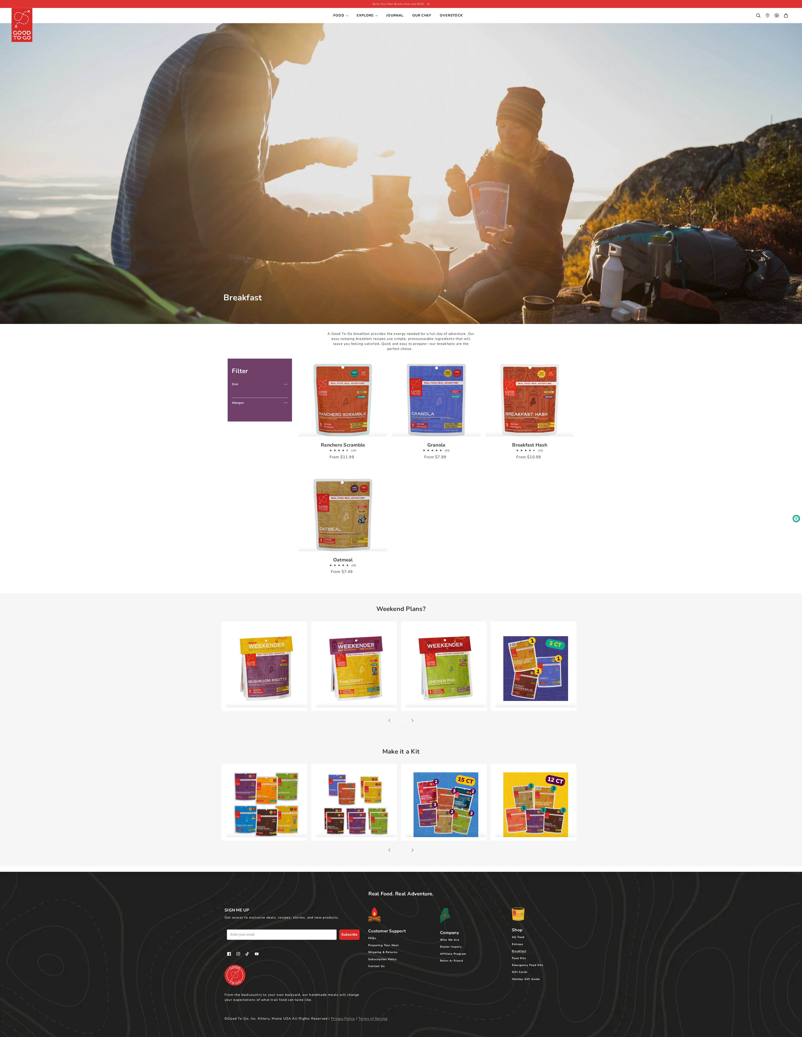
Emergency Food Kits (527, 965)
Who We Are (449, 940)
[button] (758, 15)
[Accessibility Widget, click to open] (796, 518)
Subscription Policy (382, 959)
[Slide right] (412, 720)
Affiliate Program (453, 954)
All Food (518, 937)
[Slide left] (389, 720)
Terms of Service (373, 1018)
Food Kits (519, 958)
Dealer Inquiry (451, 947)
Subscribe (349, 934)
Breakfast (519, 951)
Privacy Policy (343, 1018)
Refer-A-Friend (451, 961)
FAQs (372, 938)
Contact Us (376, 966)
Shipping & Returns (383, 952)
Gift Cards (519, 972)
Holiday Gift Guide (526, 979)
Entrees (517, 944)
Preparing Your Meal (383, 945)
